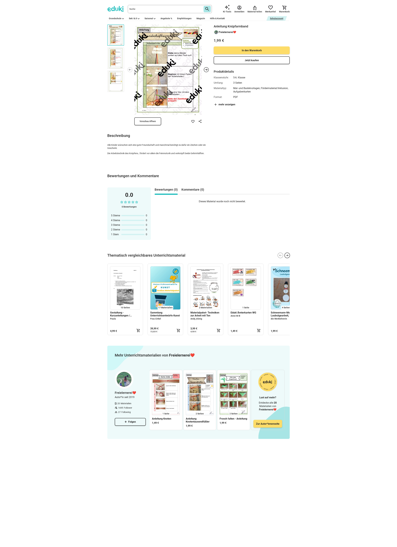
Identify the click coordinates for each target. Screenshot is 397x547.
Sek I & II (133, 18)
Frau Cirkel (155, 318)
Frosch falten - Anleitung (233, 418)
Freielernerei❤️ (227, 32)
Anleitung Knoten (161, 418)
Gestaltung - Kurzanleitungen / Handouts (120, 314)
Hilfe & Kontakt (217, 18)
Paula (113, 318)
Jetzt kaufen (252, 60)
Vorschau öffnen (148, 121)
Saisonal (149, 18)
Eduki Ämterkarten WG (243, 312)
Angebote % (166, 18)
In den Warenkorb (252, 50)
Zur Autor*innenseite (267, 423)
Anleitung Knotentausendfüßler (198, 420)
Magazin (200, 18)
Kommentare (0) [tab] (192, 189)
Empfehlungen (184, 18)
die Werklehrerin (279, 318)
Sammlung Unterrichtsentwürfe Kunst (165, 314)
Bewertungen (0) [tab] (166, 189)
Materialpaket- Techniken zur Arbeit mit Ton (204, 314)
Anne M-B (235, 316)
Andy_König (196, 318)
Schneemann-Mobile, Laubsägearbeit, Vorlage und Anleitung (284, 314)
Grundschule (115, 18)
